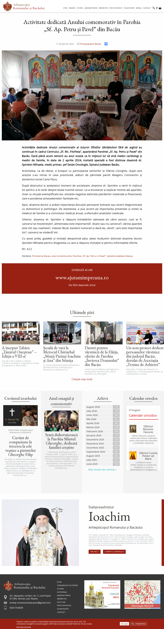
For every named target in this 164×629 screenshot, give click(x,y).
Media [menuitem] (138, 8)
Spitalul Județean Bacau (120, 256)
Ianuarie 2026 (93, 435)
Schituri (61, 602)
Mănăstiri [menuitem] (103, 8)
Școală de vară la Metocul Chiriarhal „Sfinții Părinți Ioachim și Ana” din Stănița (62, 354)
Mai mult (94, 551)
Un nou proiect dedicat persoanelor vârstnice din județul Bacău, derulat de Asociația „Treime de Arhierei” (145, 356)
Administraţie (64, 595)
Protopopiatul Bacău (90, 43)
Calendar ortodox (143, 415)
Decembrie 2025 (95, 439)
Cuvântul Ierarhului (114, 551)
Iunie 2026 (92, 415)
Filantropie (63, 609)
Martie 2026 (93, 427)
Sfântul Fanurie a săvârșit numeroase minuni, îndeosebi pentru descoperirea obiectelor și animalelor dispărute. (143, 439)
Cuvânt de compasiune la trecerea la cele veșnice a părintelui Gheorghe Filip (20, 446)
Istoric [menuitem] (80, 8)
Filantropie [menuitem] (129, 8)
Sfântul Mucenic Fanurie (148, 429)
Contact (61, 612)
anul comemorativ (62, 256)
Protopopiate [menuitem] (115, 8)
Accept (124, 623)
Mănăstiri (62, 598)
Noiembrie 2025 (95, 443)
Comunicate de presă (67, 585)
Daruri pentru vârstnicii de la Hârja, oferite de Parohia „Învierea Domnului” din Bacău (102, 356)
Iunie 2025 (92, 463)
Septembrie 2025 (95, 451)
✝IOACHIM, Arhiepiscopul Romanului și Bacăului (20, 431)
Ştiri (59, 582)
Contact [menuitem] (147, 8)
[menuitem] (24, 6)
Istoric (60, 588)
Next (159, 95)
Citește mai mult (82, 379)
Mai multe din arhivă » (102, 469)
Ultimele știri (82, 312)
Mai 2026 (91, 419)
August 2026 (93, 406)
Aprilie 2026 (92, 423)
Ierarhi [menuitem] (72, 8)
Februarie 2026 (94, 431)
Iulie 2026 (91, 411)
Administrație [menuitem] (91, 8)
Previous (4, 95)
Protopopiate (64, 605)
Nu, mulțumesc (138, 624)
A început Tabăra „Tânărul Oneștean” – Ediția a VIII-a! (19, 352)
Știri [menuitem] (65, 8)
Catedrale (62, 592)
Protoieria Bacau (41, 256)
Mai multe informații (23, 627)
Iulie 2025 (91, 459)
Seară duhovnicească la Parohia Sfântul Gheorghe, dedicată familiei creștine (61, 441)
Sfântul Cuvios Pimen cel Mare (148, 455)
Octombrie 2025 (95, 447)
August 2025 (93, 455)
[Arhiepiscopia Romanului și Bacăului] (25, 585)
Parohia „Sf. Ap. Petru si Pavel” (89, 256)
